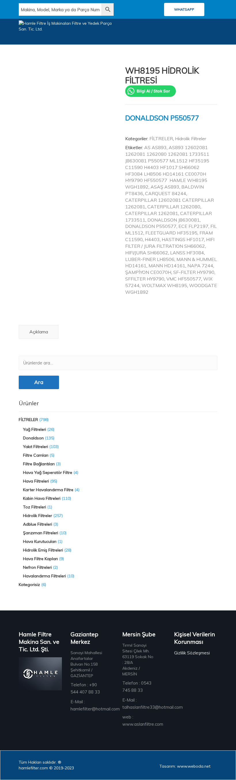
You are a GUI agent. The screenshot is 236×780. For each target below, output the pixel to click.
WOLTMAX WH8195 (164, 285)
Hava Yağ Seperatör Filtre (47, 472)
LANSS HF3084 (187, 252)
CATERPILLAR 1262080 (173, 207)
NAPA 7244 (200, 265)
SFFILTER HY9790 (144, 279)
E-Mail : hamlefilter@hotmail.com (95, 705)
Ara (38, 382)
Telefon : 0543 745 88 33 (136, 686)
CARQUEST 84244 (165, 193)
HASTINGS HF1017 (183, 239)
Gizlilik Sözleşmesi (192, 653)
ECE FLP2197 (193, 226)
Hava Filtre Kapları (40, 558)
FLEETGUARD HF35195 (171, 233)
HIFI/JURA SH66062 (146, 252)
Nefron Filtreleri (37, 567)
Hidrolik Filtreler (190, 138)
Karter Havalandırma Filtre (48, 489)
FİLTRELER (161, 138)
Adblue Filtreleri (37, 524)
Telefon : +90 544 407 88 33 (85, 688)
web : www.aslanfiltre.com (142, 720)
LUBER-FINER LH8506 (149, 259)
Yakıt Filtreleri (35, 446)
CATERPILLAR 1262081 (151, 213)
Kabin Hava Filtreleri (41, 498)
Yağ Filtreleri (34, 429)
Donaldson (33, 438)
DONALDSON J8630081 (173, 220)
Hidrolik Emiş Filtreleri (43, 550)
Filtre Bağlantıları (39, 463)
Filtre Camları (35, 455)
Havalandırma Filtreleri (44, 576)
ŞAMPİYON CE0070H (148, 272)
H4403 (152, 239)
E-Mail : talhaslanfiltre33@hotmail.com (152, 703)
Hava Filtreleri (36, 481)
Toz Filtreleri (34, 507)
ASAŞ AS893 (165, 187)
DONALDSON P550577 (150, 226)
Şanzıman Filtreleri (40, 532)
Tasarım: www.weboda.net (184, 766)
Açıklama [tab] (38, 332)
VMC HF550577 (183, 279)
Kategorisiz (29, 584)
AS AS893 (155, 147)
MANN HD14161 (167, 265)
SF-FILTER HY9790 (193, 272)
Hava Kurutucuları (39, 541)
